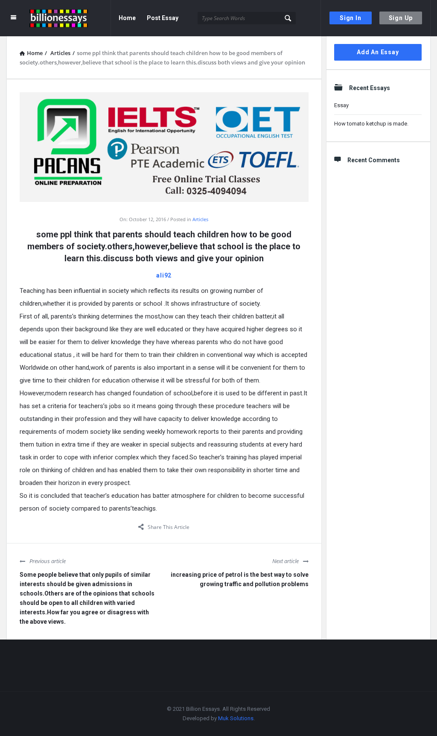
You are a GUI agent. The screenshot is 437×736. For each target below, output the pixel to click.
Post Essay (162, 18)
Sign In (350, 18)
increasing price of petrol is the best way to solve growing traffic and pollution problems (239, 579)
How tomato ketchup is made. (371, 123)
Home (127, 18)
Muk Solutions (235, 718)
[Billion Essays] (70, 18)
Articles (200, 219)
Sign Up (401, 18)
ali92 (164, 275)
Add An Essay (378, 52)
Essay (341, 105)
